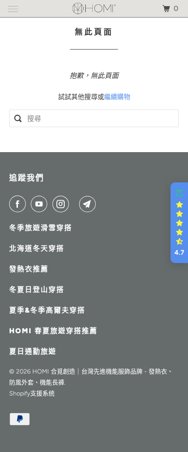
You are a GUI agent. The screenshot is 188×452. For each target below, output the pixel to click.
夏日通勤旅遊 (32, 351)
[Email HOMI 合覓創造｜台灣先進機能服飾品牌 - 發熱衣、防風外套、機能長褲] (89, 204)
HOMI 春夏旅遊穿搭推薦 (53, 331)
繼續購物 (117, 97)
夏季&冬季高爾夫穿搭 (47, 310)
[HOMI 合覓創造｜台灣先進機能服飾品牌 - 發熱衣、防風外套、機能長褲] (94, 8)
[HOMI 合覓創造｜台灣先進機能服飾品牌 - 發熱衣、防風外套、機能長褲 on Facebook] (19, 204)
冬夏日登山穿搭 (36, 289)
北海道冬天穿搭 (36, 248)
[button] (179, 222)
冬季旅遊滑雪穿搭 (40, 228)
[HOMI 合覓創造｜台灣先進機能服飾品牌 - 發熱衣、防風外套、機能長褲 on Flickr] (76, 204)
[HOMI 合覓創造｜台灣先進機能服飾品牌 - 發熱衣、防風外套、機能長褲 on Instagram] (62, 204)
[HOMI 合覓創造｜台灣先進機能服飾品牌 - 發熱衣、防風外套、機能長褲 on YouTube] (41, 204)
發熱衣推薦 (29, 269)
